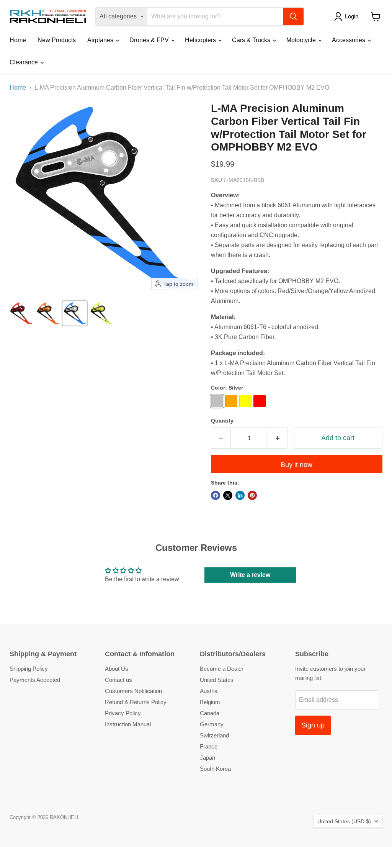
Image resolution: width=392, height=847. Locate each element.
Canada (209, 713)
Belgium (210, 702)
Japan (207, 757)
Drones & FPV (149, 40)
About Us (116, 668)
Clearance (24, 62)
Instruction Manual (128, 724)
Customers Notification (133, 691)
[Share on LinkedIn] (240, 495)
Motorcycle (301, 40)
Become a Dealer (221, 668)
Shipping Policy (29, 668)
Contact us (118, 680)
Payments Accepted (35, 680)
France (208, 746)
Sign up (313, 725)
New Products (57, 40)
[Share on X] (227, 495)
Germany (212, 724)
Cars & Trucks (252, 40)
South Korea (215, 768)
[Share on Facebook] (215, 495)
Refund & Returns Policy (136, 702)
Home (18, 40)
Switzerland (214, 735)
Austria (208, 691)
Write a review (250, 575)
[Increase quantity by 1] (277, 438)
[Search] (293, 16)
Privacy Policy (123, 713)
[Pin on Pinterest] (252, 495)
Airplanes (101, 40)
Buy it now (296, 465)
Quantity (222, 421)
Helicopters (201, 40)
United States (217, 680)
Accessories (349, 40)
